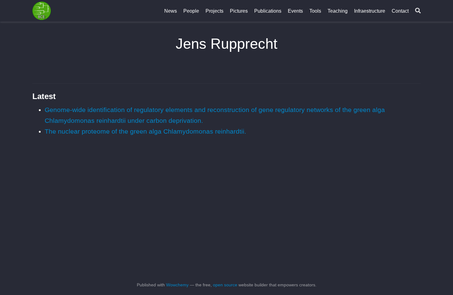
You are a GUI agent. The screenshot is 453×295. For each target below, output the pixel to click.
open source (225, 284)
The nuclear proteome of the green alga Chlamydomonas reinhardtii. (145, 131)
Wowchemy (177, 284)
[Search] (418, 11)
